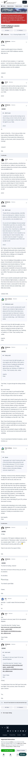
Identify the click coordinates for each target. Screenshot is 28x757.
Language (5, 734)
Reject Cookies (21, 750)
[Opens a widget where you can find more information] (23, 754)
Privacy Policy (12, 734)
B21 (6, 598)
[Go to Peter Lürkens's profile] (2, 299)
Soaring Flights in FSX (19, 34)
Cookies (19, 734)
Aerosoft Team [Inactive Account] (11, 702)
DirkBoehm (6, 34)
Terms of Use (17, 746)
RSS (24, 734)
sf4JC (6, 82)
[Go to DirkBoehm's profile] (2, 34)
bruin (6, 613)
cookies (11, 741)
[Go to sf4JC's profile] (2, 82)
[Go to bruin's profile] (2, 614)
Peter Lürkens (8, 298)
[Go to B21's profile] (2, 599)
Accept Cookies (9, 750)
